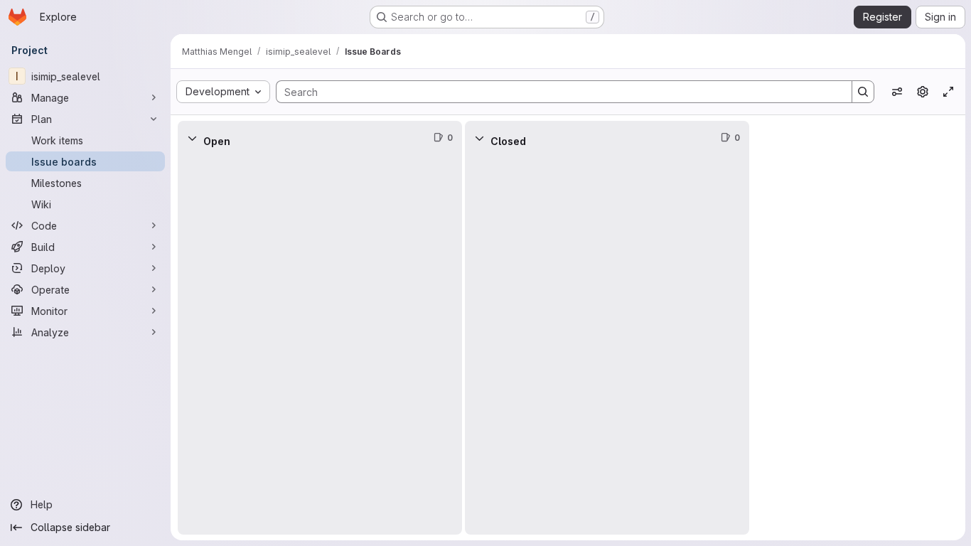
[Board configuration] (922, 91)
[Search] (863, 91)
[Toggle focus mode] (948, 91)
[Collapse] (191, 137)
